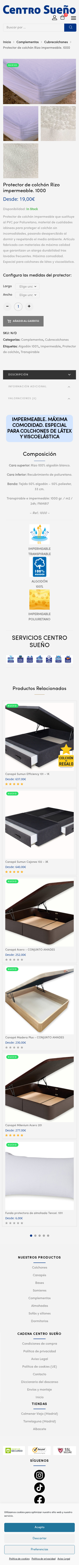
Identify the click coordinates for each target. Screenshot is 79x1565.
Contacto (39, 1374)
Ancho (7, 294)
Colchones (39, 1267)
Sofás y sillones (40, 1313)
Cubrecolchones (56, 42)
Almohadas (39, 1306)
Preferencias (39, 1549)
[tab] (39, 374)
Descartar (40, 1538)
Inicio (7, 42)
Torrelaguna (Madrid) (39, 1421)
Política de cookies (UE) (39, 1366)
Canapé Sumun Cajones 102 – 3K (26, 862)
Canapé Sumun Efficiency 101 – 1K (27, 774)
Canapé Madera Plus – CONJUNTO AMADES (34, 1037)
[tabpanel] (39, 744)
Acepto (40, 1527)
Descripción (18, 375)
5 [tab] (48, 1236)
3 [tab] (39, 1236)
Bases (39, 1283)
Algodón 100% (28, 346)
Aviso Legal (64, 1559)
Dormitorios (39, 1321)
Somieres (39, 1290)
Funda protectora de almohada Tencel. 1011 (34, 1213)
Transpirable (30, 352)
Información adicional (27, 386)
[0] (62, 18)
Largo (7, 286)
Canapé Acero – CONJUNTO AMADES (30, 949)
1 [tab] (31, 1236)
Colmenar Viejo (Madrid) (39, 1414)
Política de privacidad (44, 1559)
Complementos (27, 42)
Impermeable (51, 346)
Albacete (39, 1429)
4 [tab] (44, 1236)
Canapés (39, 1275)
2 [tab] (35, 1236)
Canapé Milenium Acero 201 (23, 1125)
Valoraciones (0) (22, 398)
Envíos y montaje (39, 1389)
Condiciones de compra (39, 1343)
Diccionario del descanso (39, 1382)
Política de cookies (19, 1559)
